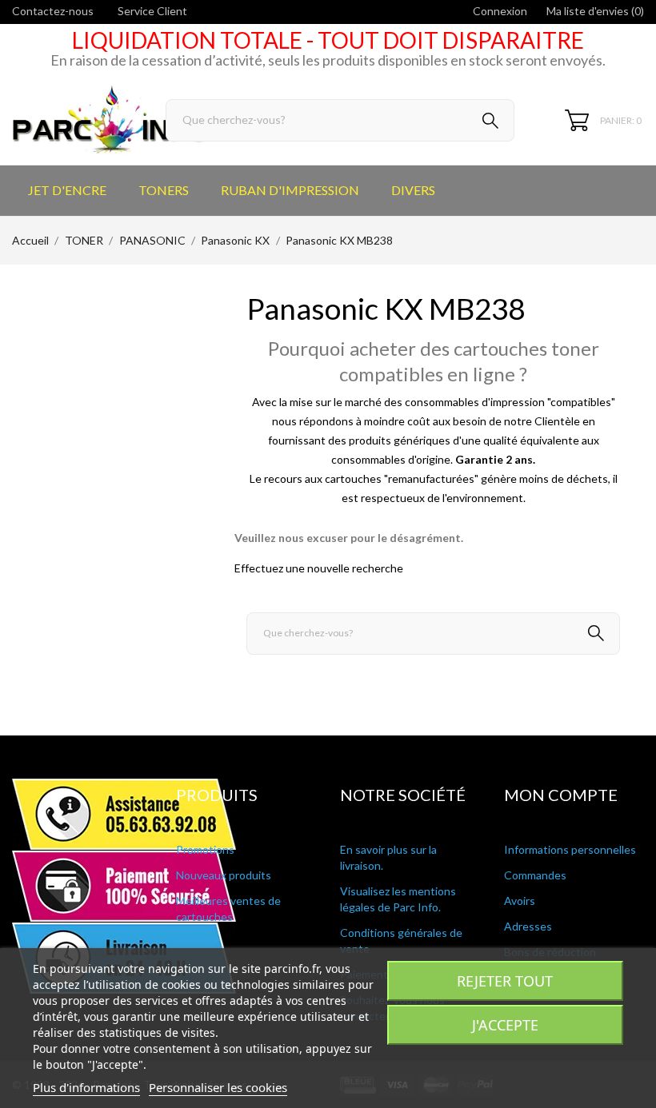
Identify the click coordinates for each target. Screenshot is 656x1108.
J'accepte (505, 1024)
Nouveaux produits (223, 875)
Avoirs (519, 900)
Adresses (528, 926)
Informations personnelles (570, 849)
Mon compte (561, 794)
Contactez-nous (53, 11)
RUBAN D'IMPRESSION (290, 189)
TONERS (163, 189)
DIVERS (413, 189)
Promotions (205, 849)
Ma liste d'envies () (595, 11)
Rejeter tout (505, 980)
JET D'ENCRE (67, 189)
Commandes (535, 875)
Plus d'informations (86, 1087)
